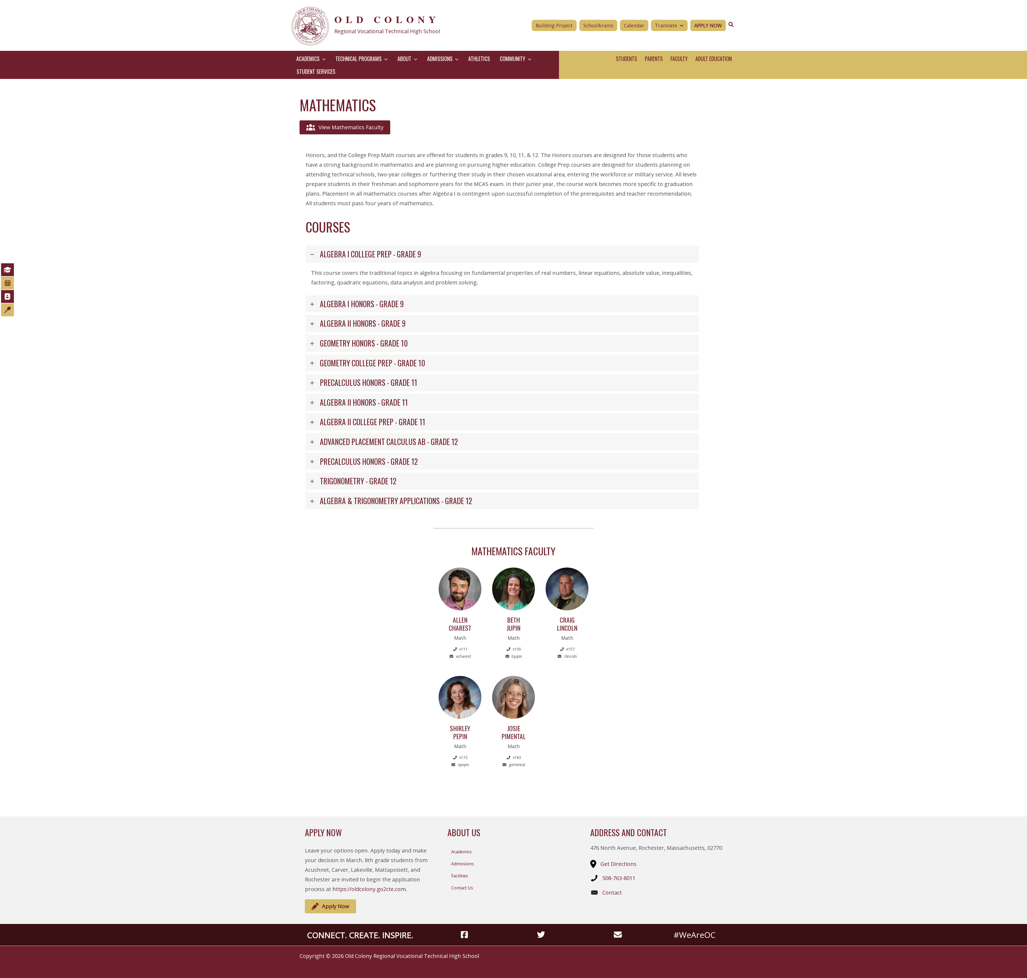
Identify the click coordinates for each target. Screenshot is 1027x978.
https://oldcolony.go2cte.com (369, 889)
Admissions (462, 864)
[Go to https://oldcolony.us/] (382, 25)
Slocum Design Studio (708, 955)
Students (626, 59)
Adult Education (713, 59)
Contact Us (462, 888)
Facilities (459, 876)
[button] (322, 58)
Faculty (679, 59)
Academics (461, 852)
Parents (654, 59)
